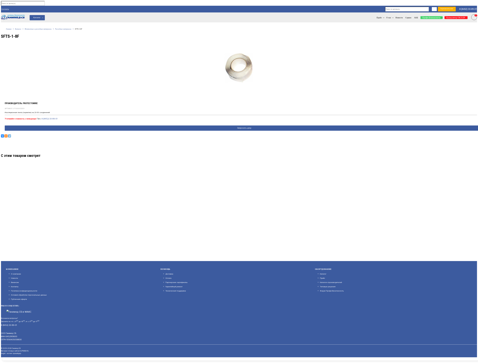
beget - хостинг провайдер (11, 353)
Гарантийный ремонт (173, 287)
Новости (14, 278)
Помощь (165, 269)
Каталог (37, 17)
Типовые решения (327, 287)
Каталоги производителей (331, 282)
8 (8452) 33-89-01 (468, 9)
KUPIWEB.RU (24, 351)
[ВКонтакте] (2, 135)
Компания (12, 269)
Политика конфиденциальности (24, 291)
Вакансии (15, 282)
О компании (16, 274)
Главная (8, 29)
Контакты (5, 9)
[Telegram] (9, 135)
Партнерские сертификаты (176, 282)
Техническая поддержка (175, 291)
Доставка (169, 274)
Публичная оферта (19, 299)
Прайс (322, 278)
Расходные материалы (63, 29)
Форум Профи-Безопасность (332, 291)
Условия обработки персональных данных (29, 295)
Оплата (168, 278)
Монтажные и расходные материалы (38, 29)
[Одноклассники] (5, 135)
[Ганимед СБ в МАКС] (19, 311)
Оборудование (323, 269)
